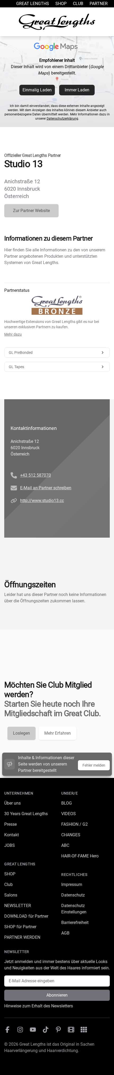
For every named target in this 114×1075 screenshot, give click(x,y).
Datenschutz (73, 895)
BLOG (66, 803)
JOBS (9, 845)
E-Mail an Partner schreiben (45, 487)
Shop (61, 3)
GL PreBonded (21, 352)
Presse (10, 824)
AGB (65, 933)
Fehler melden (93, 765)
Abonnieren (57, 995)
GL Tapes (16, 367)
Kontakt (11, 834)
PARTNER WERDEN (22, 937)
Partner (99, 3)
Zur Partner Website (31, 210)
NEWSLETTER (17, 905)
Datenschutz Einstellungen (73, 908)
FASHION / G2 (74, 824)
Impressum (71, 884)
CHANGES (70, 834)
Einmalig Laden (37, 89)
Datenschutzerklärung (62, 118)
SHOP (9, 873)
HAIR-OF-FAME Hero (80, 855)
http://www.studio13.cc (42, 500)
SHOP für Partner (20, 926)
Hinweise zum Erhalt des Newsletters (38, 1005)
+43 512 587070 (35, 475)
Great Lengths (32, 3)
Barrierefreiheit (75, 922)
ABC (65, 845)
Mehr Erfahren (57, 733)
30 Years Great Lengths (26, 813)
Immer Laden (77, 89)
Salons (10, 895)
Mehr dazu (13, 334)
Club (78, 3)
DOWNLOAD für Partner (26, 916)
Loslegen (21, 733)
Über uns (12, 803)
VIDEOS (68, 813)
